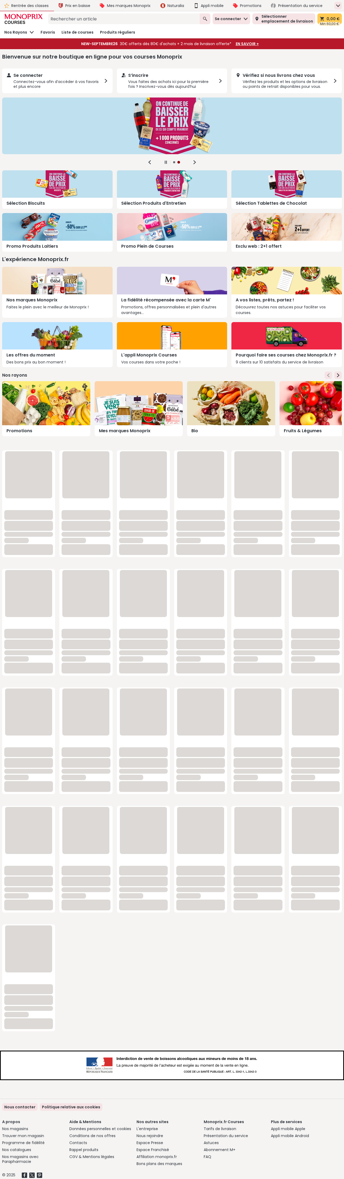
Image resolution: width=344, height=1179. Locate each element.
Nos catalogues (16, 1149)
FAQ (207, 1156)
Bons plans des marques (159, 1163)
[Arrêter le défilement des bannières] (166, 162)
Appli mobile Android (290, 1135)
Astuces (211, 1142)
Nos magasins (15, 1128)
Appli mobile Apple (288, 1128)
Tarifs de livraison (220, 1128)
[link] (71, 1107)
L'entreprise (147, 1128)
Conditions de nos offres (92, 1135)
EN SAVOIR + (247, 43)
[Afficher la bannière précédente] (149, 162)
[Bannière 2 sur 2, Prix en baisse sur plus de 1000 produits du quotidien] (172, 126)
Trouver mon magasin (23, 1135)
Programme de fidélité (23, 1142)
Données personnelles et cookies (100, 1128)
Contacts (78, 1142)
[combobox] (124, 18)
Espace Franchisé (153, 1149)
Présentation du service (226, 1135)
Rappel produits (83, 1149)
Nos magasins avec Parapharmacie (20, 1159)
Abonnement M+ (219, 1149)
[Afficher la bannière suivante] (194, 162)
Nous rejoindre (150, 1135)
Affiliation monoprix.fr (157, 1156)
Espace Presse (150, 1142)
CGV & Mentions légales (91, 1156)
